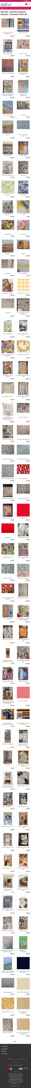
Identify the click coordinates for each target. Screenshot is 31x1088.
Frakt (6, 1059)
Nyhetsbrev (16, 1061)
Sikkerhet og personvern (22, 1059)
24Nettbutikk (18, 1086)
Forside (2, 8)
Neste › (15, 1041)
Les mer (18, 1083)
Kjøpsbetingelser (12, 1059)
